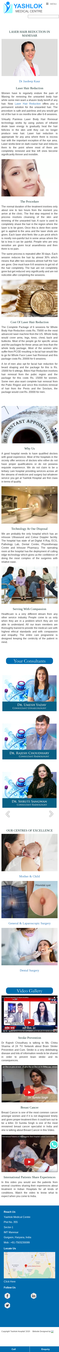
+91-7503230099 (20, 1242)
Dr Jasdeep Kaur (29, 81)
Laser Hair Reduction (28, 103)
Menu (53, 4)
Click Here (10, 1281)
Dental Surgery (29, 970)
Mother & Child (29, 876)
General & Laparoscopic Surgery (29, 923)
